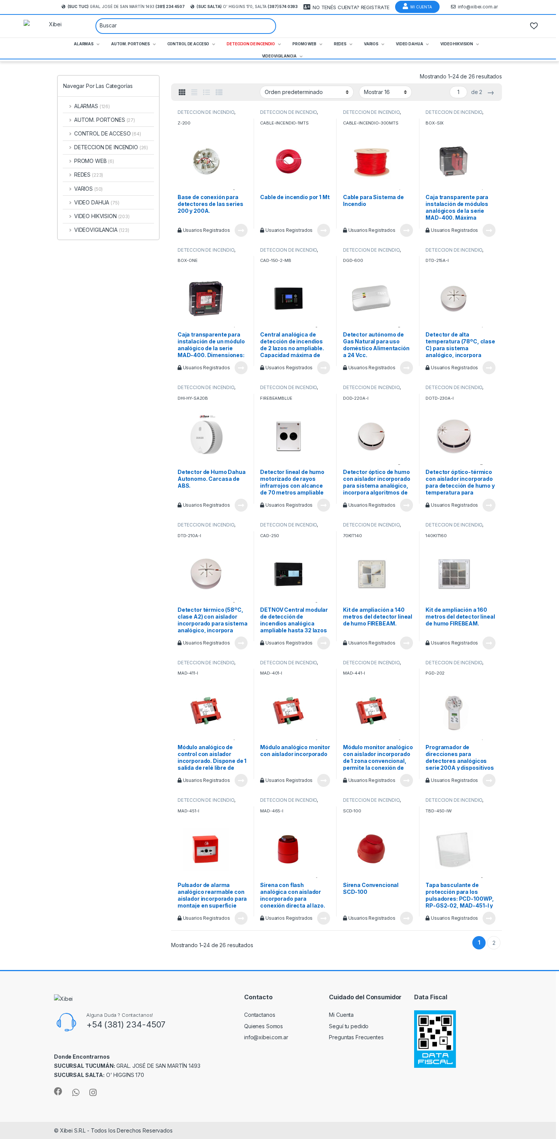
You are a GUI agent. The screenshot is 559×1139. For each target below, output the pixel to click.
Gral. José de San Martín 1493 (126, 6)
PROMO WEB (94, 161)
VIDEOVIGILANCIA (101, 230)
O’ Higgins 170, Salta (247, 6)
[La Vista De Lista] (206, 92)
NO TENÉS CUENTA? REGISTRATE (351, 7)
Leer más (241, 230)
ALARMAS (92, 106)
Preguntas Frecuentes (356, 1037)
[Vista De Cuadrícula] (182, 92)
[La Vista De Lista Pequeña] (219, 92)
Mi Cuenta (421, 7)
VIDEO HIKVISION (102, 216)
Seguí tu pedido (348, 1026)
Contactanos (259, 1014)
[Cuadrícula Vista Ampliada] (194, 92)
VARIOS (88, 188)
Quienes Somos (263, 1026)
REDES (88, 174)
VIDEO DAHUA (96, 202)
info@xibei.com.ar (478, 7)
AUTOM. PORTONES (104, 119)
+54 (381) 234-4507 (125, 1024)
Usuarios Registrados (206, 230)
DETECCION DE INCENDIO (206, 112)
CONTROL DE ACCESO (107, 133)
